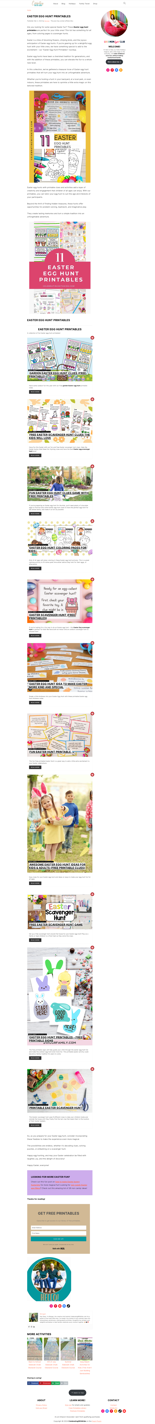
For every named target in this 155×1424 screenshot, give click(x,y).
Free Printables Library (77, 1408)
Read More (35, 392)
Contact (113, 1405)
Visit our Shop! (41, 1408)
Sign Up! (68, 1405)
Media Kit (113, 1408)
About (55, 4)
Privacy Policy (41, 1405)
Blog (63, 4)
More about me (113, 62)
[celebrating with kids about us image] (49, 1280)
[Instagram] (31, 1327)
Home (29, 10)
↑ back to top (77, 1393)
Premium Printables (77, 1411)
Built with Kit (59, 1248)
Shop (95, 4)
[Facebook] (29, 1327)
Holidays (72, 4)
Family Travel (84, 4)
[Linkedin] (34, 1327)
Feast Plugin (96, 1421)
